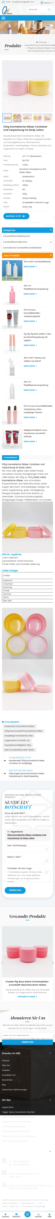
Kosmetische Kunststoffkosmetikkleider (22, 248)
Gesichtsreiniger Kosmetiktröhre (16, 1131)
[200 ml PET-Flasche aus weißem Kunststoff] (12, 366)
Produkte (6, 1070)
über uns (6, 1065)
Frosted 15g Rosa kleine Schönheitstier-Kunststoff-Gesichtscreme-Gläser (27, 983)
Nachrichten (7, 1080)
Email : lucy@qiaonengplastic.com (20, 2)
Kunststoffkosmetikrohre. (15, 242)
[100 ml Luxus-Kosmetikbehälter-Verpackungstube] (12, 318)
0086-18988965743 (21, 1161)
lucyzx (18, 1176)
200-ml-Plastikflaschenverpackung (36, 287)
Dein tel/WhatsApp (16, 845)
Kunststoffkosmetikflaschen (16, 236)
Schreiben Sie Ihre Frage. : (20, 868)
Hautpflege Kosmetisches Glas (19, 735)
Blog (4, 1085)
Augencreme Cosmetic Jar (17, 740)
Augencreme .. (8, 1107)
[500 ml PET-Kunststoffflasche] (12, 270)
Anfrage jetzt (13, 216)
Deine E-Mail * (14, 857)
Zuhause (42, 42)
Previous (2, 962)
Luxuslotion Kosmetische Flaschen (16, 1122)
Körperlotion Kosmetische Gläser (19, 726)
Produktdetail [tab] (10, 457)
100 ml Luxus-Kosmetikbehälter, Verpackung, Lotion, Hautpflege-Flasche (38, 409)
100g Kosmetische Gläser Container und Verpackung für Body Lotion (26, 836)
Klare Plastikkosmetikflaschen (15, 1141)
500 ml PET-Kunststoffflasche (37, 261)
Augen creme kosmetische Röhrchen (18, 1117)
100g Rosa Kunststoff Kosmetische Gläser (23, 731)
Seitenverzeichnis (27, 1203)
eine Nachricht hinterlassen (27, 1214)
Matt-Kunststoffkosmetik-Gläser (19, 749)
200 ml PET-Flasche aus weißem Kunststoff (35, 359)
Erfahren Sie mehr (26, 996)
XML (40, 1203)
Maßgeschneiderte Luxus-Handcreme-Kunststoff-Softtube (36, 433)
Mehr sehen (29, 266)
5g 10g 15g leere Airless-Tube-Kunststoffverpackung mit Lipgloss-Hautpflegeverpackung (38, 337)
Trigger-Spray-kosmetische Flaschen (18, 1112)
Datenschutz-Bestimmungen (14, 1090)
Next (53, 962)
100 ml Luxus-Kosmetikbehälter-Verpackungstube (32, 313)
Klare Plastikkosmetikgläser (14, 1127)
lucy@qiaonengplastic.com (27, 1173)
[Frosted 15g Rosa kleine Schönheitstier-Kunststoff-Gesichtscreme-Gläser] (27, 951)
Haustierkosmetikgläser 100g (18, 745)
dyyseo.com (14, 1206)
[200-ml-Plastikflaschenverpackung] (12, 294)
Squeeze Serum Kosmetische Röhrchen (19, 1136)
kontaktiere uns (9, 1075)
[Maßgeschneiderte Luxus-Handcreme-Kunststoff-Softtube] (12, 439)
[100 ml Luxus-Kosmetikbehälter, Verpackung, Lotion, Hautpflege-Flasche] (12, 414)
